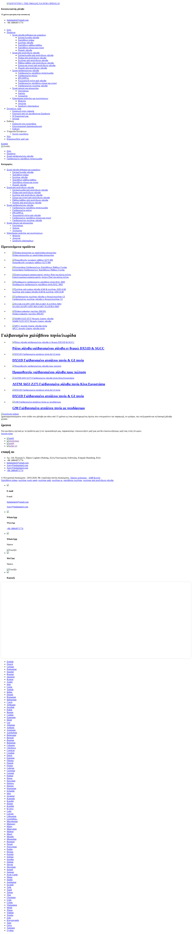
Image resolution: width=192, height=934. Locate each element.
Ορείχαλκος (23, 91)
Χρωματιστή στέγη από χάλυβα (32, 80)
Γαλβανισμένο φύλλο (27, 75)
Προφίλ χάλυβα (25, 50)
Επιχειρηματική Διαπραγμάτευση (27, 126)
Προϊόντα (11, 32)
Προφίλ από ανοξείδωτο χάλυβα (32, 68)
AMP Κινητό (94, 478)
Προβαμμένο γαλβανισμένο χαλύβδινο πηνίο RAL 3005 (37, 284)
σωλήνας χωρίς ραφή (27, 480)
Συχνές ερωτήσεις (20, 134)
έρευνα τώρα (7, 433)
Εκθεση (15, 129)
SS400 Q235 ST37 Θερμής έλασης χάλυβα (31, 321)
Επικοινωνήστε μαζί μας (18, 139)
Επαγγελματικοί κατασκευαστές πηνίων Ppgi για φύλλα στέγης (40, 277)
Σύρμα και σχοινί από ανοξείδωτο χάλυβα (36, 65)
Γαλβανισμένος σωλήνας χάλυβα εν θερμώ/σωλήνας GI (37, 299)
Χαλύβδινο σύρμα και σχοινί (31, 47)
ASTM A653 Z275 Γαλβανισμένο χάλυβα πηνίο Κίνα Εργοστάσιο (58, 384)
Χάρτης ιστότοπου (78, 478)
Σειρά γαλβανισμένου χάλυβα (25, 70)
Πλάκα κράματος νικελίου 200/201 (28, 314)
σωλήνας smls (44, 480)
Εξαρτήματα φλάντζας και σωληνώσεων (30, 98)
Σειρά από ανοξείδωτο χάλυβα (25, 53)
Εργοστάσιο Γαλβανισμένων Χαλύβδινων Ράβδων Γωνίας (38, 270)
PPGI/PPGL (23, 78)
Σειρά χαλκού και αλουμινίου (25, 88)
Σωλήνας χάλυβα (25, 42)
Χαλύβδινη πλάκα (26, 40)
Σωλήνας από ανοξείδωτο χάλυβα (33, 60)
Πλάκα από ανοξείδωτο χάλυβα (32, 58)
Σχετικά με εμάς (14, 108)
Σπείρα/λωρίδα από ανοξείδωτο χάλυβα (35, 55)
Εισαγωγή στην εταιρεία (23, 111)
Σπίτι (9, 30)
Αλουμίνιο (23, 96)
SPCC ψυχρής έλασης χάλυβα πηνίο (28, 328)
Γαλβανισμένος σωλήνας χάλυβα (33, 86)
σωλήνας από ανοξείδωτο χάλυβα (98, 480)
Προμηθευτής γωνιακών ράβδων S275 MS (31, 262)
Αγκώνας (22, 103)
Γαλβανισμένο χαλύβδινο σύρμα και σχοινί (37, 83)
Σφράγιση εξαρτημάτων (28, 106)
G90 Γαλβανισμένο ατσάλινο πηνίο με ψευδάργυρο (48, 408)
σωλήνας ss (57, 480)
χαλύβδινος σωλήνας (72, 480)
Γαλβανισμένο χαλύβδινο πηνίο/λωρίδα (35, 73)
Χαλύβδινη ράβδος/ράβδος (30, 45)
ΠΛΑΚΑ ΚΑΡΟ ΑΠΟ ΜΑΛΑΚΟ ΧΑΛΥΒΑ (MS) (35, 306)
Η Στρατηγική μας (20, 116)
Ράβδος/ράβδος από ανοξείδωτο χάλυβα (36, 63)
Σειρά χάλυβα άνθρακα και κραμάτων (29, 35)
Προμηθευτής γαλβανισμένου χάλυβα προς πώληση (49, 372)
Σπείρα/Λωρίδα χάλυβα (28, 37)
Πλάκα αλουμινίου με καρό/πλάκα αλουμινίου (33, 255)
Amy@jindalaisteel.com (17, 465)
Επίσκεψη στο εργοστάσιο (24, 124)
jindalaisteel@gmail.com (18, 463)
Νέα (9, 136)
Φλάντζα (22, 101)
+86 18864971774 (15, 528)
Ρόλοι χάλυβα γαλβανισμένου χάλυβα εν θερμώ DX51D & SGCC (58, 348)
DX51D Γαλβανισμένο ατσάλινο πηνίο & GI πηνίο (48, 360)
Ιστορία (15, 118)
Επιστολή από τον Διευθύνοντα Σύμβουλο (31, 113)
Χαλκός (21, 93)
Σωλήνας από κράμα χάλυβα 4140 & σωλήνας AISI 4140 (38, 292)
